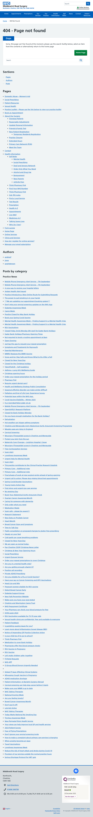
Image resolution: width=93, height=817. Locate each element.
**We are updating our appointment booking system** (27, 301)
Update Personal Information (21, 125)
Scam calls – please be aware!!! (17, 511)
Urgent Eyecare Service (14, 557)
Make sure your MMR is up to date (19, 688)
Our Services (38, 14)
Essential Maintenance (14, 350)
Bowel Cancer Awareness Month (18, 701)
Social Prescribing (12, 100)
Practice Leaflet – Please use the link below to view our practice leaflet (33, 109)
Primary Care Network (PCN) (20, 144)
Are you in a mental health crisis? (18, 564)
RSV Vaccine (9, 652)
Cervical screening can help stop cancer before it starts (26, 685)
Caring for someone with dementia (19, 501)
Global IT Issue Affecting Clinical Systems (21, 672)
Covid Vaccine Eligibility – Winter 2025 (20, 400)
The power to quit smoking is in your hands (22, 298)
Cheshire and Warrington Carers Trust (20, 603)
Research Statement (13, 514)
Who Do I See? (15, 225)
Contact (78, 14)
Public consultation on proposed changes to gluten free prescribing (32, 531)
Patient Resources (87, 14)
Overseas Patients (16, 119)
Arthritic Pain (19, 182)
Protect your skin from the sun (17, 439)
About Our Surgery (12, 116)
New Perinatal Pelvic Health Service (19, 721)
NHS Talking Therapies (14, 692)
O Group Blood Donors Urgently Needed (21, 665)
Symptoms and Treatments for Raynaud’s (21, 347)
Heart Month (10, 521)
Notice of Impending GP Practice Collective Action (25, 633)
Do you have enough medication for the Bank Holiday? (27, 416)
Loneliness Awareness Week (16, 455)
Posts (8, 84)
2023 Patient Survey (13, 728)
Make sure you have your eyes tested (20, 600)
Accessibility (56, 808)
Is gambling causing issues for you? (19, 626)
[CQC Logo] (69, 781)
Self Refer (64, 14)
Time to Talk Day (11, 528)
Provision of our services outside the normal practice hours (28, 754)
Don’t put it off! (11, 705)
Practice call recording (13, 570)
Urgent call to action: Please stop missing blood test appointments (31, 478)
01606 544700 (13, 789)
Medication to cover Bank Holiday (18, 642)
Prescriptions (28, 14)
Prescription (14, 205)
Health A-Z (13, 208)
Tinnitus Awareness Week (15, 718)
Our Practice (46, 14)
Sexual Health (10, 106)
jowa (7, 260)
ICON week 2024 (11, 613)
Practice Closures (15, 138)
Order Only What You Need (25, 169)
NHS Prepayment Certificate (16, 606)
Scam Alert (9, 452)
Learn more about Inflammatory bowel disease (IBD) (26, 629)
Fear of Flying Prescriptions (15, 731)
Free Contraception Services (16, 449)
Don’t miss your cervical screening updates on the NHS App (28, 305)
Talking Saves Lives (16, 221)
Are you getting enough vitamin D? (19, 567)
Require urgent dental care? (16, 383)
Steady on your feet (13, 534)
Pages (8, 77)
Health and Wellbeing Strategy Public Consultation (25, 387)
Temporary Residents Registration (27, 134)
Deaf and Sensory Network (24, 166)
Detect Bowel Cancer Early (15, 590)
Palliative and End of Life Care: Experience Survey (25, 393)
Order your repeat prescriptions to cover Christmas (25, 560)
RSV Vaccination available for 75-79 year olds (23, 616)
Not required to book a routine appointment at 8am (26, 337)
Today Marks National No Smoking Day (21, 715)
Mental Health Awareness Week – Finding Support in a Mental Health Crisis (35, 321)
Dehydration (10, 419)
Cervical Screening (12, 432)
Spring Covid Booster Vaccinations (18, 482)
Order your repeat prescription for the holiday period (26, 377)
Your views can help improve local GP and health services (28, 724)
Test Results (13, 202)
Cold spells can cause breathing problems (21, 537)
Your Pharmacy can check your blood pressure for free (26, 610)
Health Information (55, 14)
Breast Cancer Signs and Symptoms (19, 524)
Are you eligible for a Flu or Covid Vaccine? (22, 577)
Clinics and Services (12, 238)
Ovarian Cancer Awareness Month (18, 498)
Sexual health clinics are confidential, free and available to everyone (32, 619)
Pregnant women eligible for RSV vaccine (21, 587)
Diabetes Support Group (14, 593)
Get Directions (13, 785)
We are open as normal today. (17, 544)
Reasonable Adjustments (19, 122)
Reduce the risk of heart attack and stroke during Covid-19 (28, 751)
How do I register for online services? (19, 241)
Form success (10, 228)
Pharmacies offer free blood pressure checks (22, 646)
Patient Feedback (12, 623)
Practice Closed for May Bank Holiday (20, 314)
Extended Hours (15, 141)
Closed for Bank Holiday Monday (18, 413)
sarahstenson (10, 264)
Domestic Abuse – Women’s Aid (17, 96)
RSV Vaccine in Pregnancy (15, 649)
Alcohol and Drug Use (22, 172)
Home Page (80, 53)
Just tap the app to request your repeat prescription (25, 344)
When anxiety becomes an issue (17, 741)
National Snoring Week (14, 695)
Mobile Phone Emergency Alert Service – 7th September (27, 282)
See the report (69, 796)
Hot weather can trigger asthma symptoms (22, 423)
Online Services (11, 234)
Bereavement (19, 175)
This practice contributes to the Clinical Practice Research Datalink (31, 465)
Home (6, 14)
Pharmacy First (10, 380)
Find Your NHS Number (18, 189)
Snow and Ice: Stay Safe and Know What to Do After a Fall (28, 357)
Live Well (12, 215)
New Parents (19, 179)
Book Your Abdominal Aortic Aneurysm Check (23, 495)
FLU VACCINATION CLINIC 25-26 (18, 403)
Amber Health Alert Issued (15, 291)
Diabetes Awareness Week (15, 308)
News (71, 14)
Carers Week (10, 311)
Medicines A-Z (15, 218)
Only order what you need (15, 505)
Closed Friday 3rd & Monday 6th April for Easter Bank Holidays (30, 331)
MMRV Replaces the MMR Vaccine (18, 354)
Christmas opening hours (15, 373)
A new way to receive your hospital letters (22, 288)
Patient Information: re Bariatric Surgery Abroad (24, 682)
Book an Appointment (14, 113)
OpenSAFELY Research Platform (17, 409)
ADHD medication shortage (16, 679)
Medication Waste (12, 508)
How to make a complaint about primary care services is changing (31, 738)
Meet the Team (15, 147)
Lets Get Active (11, 708)
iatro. (88, 808)
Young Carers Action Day (15, 485)
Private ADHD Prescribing (15, 574)
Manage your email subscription (18, 244)
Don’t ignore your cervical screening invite (22, 734)
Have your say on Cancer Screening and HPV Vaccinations (28, 580)
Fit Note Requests (12, 659)
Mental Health (19, 159)
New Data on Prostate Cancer (17, 518)
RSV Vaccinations (11, 327)
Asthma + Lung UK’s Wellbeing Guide (20, 370)
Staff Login (56, 813)
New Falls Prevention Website (17, 597)
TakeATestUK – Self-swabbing (17, 367)
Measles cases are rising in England (19, 429)
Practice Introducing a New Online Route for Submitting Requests (31, 295)
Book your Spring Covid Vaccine (18, 318)
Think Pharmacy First (17, 185)
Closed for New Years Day (15, 360)
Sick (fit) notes (14, 195)
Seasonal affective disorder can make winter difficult (26, 390)
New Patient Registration (19, 132)
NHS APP (8, 662)
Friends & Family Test (17, 128)
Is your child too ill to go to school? (19, 636)
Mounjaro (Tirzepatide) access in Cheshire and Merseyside (28, 436)
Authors (9, 80)
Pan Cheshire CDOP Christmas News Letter (22, 547)
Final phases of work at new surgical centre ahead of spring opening (32, 475)
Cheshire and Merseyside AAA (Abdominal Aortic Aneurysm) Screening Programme (38, 426)
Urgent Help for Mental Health (17, 459)
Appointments (16, 14)
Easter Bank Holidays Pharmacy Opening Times (24, 334)
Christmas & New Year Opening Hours (20, 551)
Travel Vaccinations (12, 744)
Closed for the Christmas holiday (18, 364)
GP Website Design (79, 808)
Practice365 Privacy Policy (52, 811)
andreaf (8, 257)
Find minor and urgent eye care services (21, 488)
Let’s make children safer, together (19, 656)
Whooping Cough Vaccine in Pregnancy (21, 675)
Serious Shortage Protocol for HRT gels (20, 757)
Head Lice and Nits (12, 583)
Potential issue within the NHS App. (19, 396)
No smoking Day (11, 492)
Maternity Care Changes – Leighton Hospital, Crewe (26, 442)
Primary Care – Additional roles (17, 469)
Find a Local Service (17, 198)
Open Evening (10, 341)
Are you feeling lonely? (14, 698)
